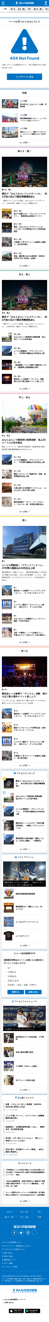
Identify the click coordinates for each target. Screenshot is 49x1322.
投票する (15, 992)
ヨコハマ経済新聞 (24, 3)
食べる (13, 9)
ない (10, 967)
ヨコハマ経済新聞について (13, 1242)
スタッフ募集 (8, 1263)
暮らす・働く (38, 9)
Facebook (14, 1232)
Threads (34, 1232)
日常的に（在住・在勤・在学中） (23, 985)
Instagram (28, 1232)
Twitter (21, 1232)
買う (29, 9)
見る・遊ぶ (22, 9)
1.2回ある (12, 972)
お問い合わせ (8, 1253)
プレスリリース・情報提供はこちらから (17, 1246)
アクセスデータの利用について (14, 1249)
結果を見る (33, 992)
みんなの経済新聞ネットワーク (24, 1291)
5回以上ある (13, 980)
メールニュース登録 (10, 1267)
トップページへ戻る (24, 76)
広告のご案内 (8, 1256)
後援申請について (10, 1260)
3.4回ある (12, 976)
